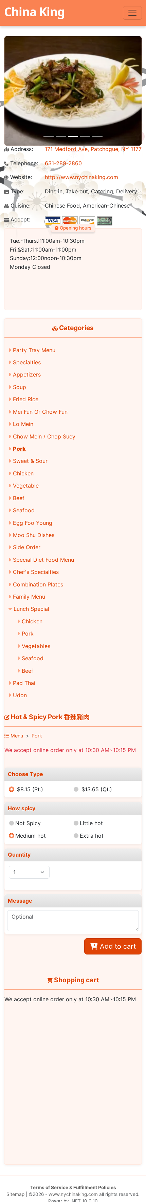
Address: (21, 149)
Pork (19, 448)
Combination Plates (38, 584)
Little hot (91, 823)
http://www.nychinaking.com (81, 177)
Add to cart (117, 946)
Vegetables (36, 646)
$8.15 (30, 789)
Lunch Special (31, 608)
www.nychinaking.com (73, 1194)
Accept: (19, 219)
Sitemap (15, 1194)
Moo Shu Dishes (33, 535)
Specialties (27, 362)
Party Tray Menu (34, 350)
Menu (16, 735)
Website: (20, 177)
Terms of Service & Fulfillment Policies (73, 1187)
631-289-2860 (63, 163)
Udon (20, 695)
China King (34, 11)
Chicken (23, 473)
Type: (16, 191)
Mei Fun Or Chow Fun (40, 411)
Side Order (26, 547)
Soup (19, 387)
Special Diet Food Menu (43, 559)
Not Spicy (28, 823)
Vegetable (26, 485)
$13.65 (96, 789)
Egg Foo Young (32, 522)
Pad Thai (24, 683)
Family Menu (29, 596)
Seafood (24, 510)
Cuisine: (20, 205)
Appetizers (27, 374)
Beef (18, 498)
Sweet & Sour (30, 460)
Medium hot (30, 835)
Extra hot (92, 835)
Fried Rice (25, 399)
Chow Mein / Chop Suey (44, 436)
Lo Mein (23, 424)
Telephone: (23, 163)
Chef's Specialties (36, 571)
